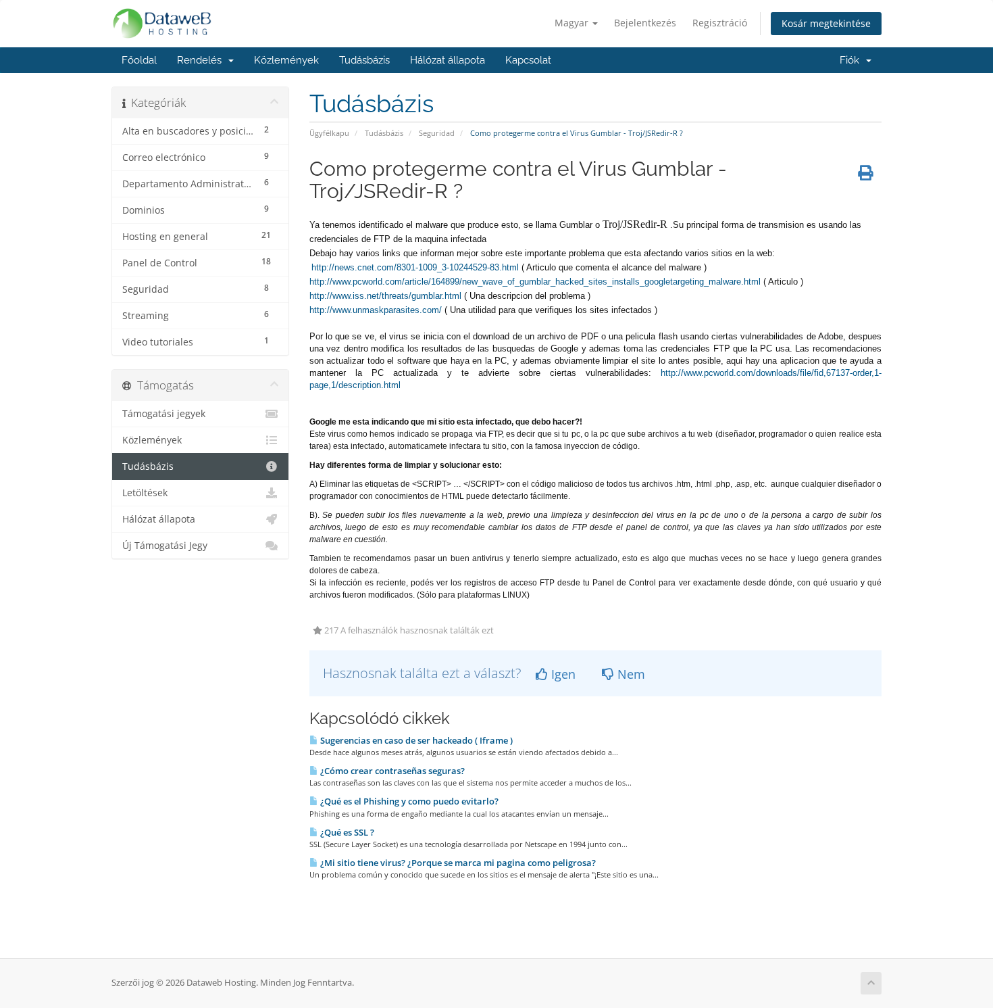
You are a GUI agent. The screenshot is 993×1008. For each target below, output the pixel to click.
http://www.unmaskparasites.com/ (375, 310)
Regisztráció (719, 22)
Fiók (852, 60)
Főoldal (139, 60)
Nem (629, 674)
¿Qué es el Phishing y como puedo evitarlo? (408, 801)
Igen (562, 674)
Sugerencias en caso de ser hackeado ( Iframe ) (415, 740)
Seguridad (437, 133)
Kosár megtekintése (826, 23)
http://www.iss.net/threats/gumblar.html (385, 296)
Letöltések (145, 493)
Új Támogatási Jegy (164, 545)
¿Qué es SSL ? (346, 832)
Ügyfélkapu (329, 133)
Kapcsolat (528, 60)
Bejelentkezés (645, 22)
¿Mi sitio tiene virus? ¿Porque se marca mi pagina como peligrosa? (457, 863)
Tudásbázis (364, 60)
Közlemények (286, 60)
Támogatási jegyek (163, 414)
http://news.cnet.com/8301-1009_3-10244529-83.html (415, 267)
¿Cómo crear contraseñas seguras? (391, 771)
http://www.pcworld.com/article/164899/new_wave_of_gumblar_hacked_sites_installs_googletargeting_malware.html (535, 282)
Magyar (573, 22)
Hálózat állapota (447, 60)
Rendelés (202, 60)
